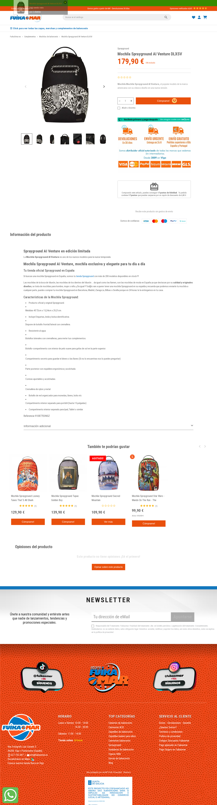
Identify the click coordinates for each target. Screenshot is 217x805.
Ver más (108, 521)
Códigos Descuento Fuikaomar (174, 740)
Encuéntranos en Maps (19, 759)
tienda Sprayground (85, 276)
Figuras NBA (114, 754)
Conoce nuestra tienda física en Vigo (26, 763)
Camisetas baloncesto (119, 740)
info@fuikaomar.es (39, 754)
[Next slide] (104, 87)
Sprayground (123, 48)
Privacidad (117, 772)
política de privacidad (104, 632)
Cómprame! (163, 100)
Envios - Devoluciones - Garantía (175, 722)
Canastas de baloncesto (120, 722)
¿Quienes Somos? (168, 727)
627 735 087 (17, 754)
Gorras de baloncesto (119, 758)
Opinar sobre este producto (108, 567)
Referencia (29, 415)
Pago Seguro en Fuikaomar (172, 749)
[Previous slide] (26, 87)
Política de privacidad (169, 736)
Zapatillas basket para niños (122, 736)
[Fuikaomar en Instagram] (176, 677)
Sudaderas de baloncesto (121, 749)
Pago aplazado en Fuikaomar (173, 745)
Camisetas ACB (116, 727)
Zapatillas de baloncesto (120, 731)
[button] (26, 139)
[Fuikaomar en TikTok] (41, 677)
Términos (127, 772)
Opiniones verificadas (178, 8)
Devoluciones (117, 8)
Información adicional (37, 426)
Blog (110, 762)
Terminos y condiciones (171, 731)
